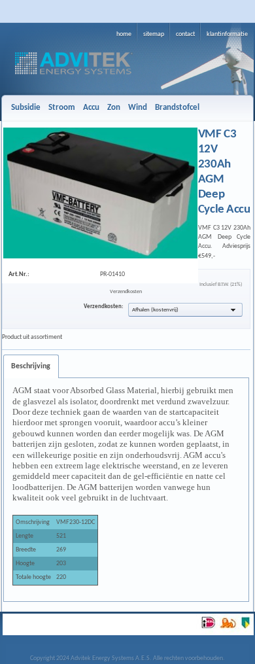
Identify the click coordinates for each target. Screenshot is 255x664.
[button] (185, 310)
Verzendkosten (126, 291)
